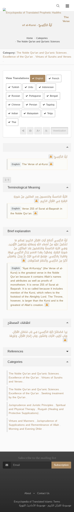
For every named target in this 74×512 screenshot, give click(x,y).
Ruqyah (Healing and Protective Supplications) (36, 411)
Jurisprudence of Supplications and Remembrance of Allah (34, 422)
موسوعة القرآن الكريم (59, 505)
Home (30, 38)
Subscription (61, 465)
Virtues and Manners (21, 420)
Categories (42, 38)
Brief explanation (19, 231)
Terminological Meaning (23, 187)
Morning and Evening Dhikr (25, 428)
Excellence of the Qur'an (18, 56)
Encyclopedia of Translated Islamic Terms (37, 501)
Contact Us (43, 493)
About (27, 493)
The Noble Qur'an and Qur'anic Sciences (38, 42)
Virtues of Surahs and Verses (53, 56)
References (15, 351)
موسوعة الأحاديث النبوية (32, 505)
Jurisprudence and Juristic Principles (31, 405)
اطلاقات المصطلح (18, 323)
